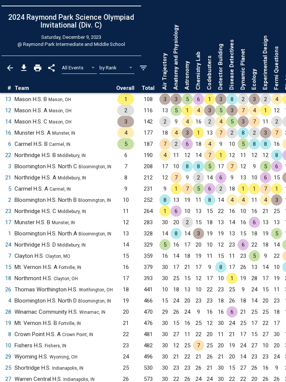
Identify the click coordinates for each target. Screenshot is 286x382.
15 (8, 267)
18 (8, 278)
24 (8, 244)
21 (8, 177)
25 (8, 367)
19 (8, 323)
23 (8, 211)
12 (8, 110)
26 (8, 289)
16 (8, 132)
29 (8, 356)
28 (8, 312)
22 (8, 155)
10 (8, 345)
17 (8, 222)
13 (8, 99)
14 (8, 121)
